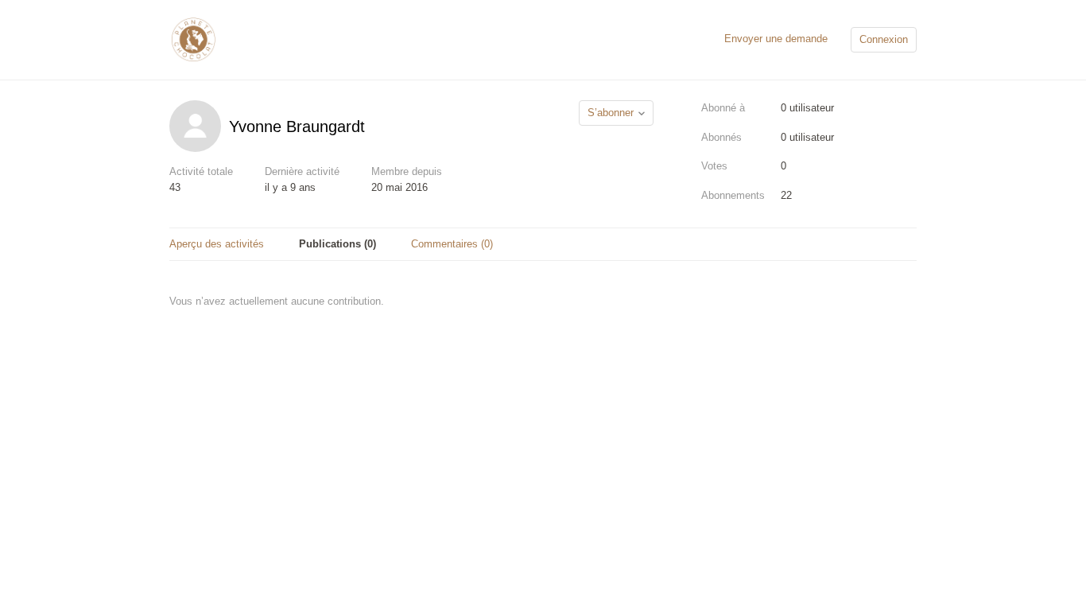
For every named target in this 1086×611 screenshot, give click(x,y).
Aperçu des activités (216, 244)
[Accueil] (193, 39)
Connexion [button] (883, 39)
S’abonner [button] (611, 113)
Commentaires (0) (452, 244)
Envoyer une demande (776, 39)
